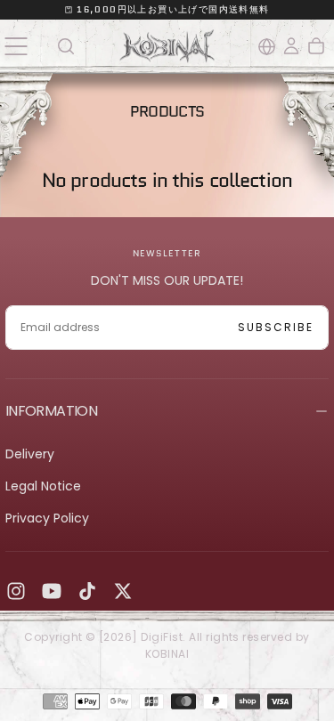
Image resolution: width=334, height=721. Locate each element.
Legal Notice (43, 486)
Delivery (29, 454)
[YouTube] (51, 591)
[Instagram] (16, 591)
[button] (15, 46)
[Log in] (291, 46)
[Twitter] (123, 591)
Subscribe (276, 327)
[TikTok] (87, 591)
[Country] (267, 47)
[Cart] (316, 46)
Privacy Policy (47, 518)
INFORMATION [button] (51, 411)
